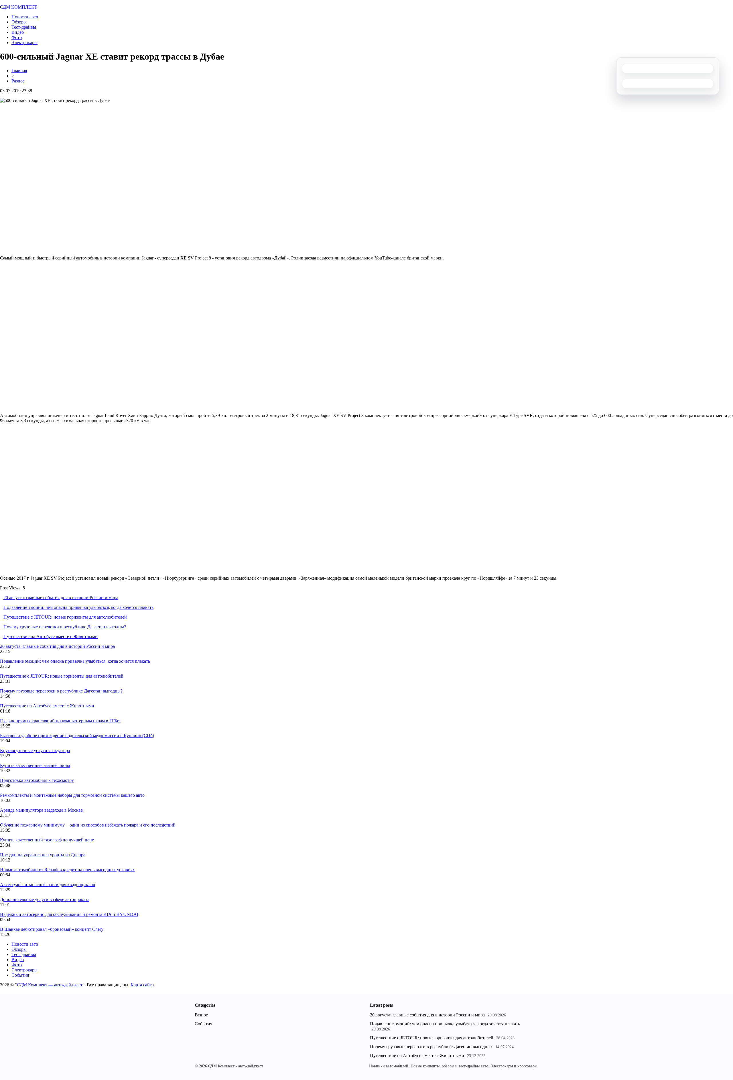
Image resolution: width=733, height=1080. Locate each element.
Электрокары (24, 42)
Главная (19, 70)
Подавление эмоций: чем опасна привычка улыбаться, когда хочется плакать (78, 607)
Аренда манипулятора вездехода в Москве (41, 810)
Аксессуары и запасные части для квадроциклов (47, 884)
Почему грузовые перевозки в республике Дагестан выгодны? (64, 626)
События (20, 975)
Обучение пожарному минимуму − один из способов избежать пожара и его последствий (88, 825)
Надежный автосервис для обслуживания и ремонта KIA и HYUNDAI (69, 914)
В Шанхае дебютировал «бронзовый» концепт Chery (51, 929)
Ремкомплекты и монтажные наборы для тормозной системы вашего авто (72, 795)
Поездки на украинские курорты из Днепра (42, 854)
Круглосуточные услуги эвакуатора (35, 750)
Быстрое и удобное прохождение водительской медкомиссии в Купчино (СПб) (77, 735)
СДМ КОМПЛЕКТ (18, 7)
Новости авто (24, 16)
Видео (17, 32)
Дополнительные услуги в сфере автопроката (44, 899)
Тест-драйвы (23, 27)
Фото (16, 37)
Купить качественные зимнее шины (35, 765)
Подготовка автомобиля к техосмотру (37, 780)
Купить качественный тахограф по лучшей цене (47, 839)
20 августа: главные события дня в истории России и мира (60, 597)
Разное (18, 80)
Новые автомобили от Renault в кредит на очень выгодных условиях (67, 869)
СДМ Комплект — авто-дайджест (49, 984)
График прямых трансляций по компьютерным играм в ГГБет (60, 720)
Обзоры (19, 21)
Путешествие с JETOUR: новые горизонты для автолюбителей (65, 617)
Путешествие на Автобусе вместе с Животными (50, 636)
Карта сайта (142, 984)
